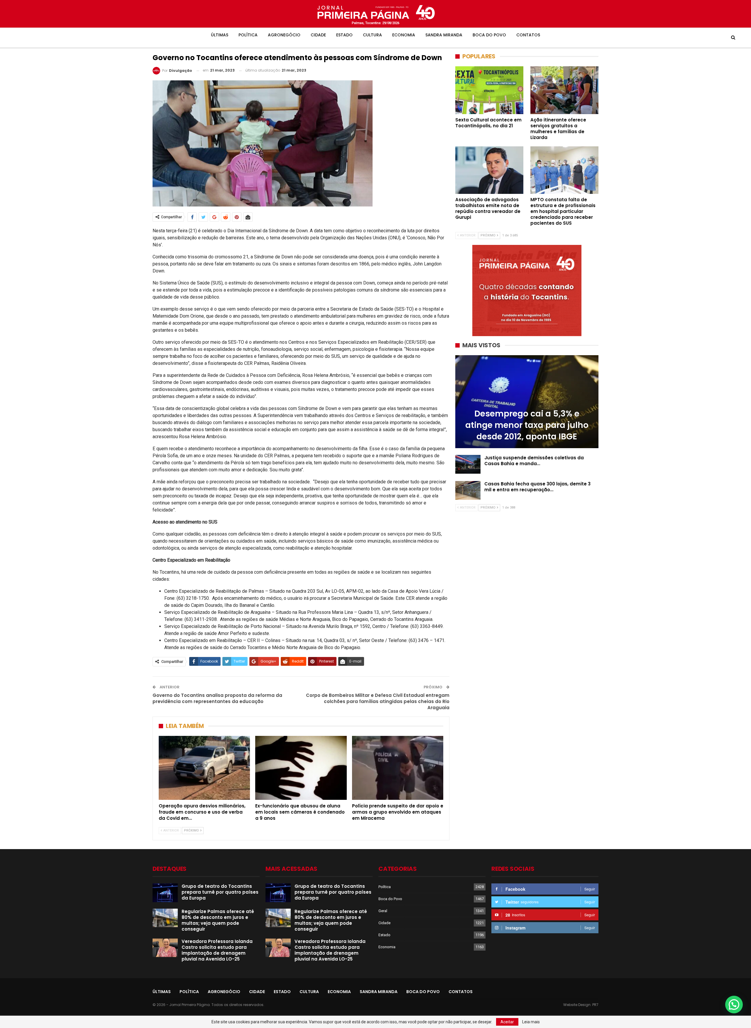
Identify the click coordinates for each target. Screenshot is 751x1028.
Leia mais (531, 1022)
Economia (403, 35)
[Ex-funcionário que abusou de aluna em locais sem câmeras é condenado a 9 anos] (300, 768)
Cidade (318, 35)
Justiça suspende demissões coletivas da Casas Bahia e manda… (534, 461)
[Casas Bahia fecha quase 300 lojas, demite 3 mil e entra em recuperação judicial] (468, 490)
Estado (344, 35)
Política (248, 35)
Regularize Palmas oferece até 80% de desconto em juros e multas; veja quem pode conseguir (218, 920)
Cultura (372, 35)
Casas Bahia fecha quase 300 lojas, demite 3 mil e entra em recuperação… (537, 487)
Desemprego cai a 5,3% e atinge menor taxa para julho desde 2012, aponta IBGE (526, 425)
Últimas (219, 35)
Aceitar (507, 1021)
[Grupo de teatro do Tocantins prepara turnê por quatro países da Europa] (165, 892)
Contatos (528, 35)
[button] (734, 1004)
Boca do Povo (489, 35)
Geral (382, 911)
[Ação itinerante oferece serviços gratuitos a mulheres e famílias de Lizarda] (564, 90)
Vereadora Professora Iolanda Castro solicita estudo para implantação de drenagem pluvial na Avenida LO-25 (217, 950)
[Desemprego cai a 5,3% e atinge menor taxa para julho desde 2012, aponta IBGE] (527, 401)
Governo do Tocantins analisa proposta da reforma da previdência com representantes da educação (217, 698)
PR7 (595, 1004)
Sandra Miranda (443, 35)
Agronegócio (284, 35)
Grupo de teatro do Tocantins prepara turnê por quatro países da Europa (220, 892)
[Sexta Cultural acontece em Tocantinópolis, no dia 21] (489, 90)
